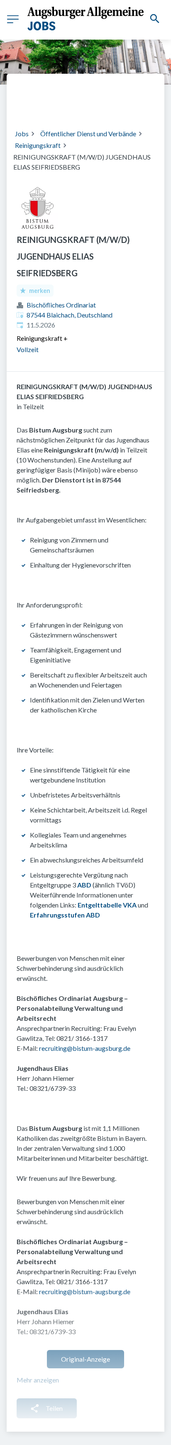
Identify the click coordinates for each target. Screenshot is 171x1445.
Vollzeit (28, 349)
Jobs (22, 134)
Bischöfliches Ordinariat (61, 305)
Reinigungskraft (38, 145)
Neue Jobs (80, 106)
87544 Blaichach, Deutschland (69, 315)
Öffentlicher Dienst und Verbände (88, 134)
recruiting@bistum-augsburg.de (84, 1048)
